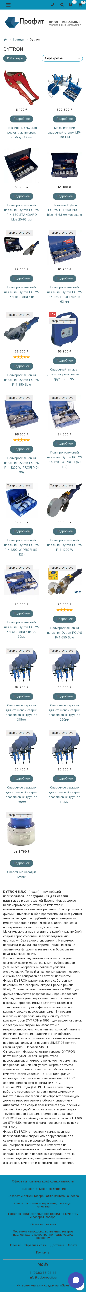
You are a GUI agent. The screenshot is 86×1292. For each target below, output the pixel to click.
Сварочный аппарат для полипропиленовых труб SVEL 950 (64, 374)
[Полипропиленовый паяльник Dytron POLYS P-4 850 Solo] (21, 329)
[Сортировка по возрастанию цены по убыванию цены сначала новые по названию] (62, 58)
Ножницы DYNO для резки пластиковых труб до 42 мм (21, 133)
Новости (15, 1245)
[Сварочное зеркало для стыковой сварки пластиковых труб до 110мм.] (64, 747)
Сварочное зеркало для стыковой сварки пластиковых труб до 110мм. (64, 794)
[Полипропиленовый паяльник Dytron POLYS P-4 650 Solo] (64, 582)
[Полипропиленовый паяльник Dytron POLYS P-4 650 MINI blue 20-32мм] (21, 582)
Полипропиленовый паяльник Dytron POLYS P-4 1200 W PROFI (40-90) (21, 465)
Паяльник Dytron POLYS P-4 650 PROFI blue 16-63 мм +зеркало (64, 210)
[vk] (40, 1264)
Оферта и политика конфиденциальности (43, 1181)
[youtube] (46, 1264)
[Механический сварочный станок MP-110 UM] (64, 87)
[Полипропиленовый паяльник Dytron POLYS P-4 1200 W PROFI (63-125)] (21, 500)
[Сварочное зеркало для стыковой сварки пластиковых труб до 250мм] (64, 665)
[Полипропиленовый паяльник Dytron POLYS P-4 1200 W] (64, 500)
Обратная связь (35, 1245)
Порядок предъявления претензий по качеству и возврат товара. (43, 1215)
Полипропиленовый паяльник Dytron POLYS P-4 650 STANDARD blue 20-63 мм (21, 212)
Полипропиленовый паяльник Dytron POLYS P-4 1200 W (64, 545)
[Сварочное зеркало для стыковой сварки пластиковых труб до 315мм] (21, 665)
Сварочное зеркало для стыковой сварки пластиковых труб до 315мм (21, 712)
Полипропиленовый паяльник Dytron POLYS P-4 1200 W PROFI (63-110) (64, 459)
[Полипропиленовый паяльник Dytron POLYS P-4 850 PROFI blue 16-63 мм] (64, 247)
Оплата (72, 1245)
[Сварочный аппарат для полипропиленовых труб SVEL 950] (64, 329)
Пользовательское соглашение (43, 1189)
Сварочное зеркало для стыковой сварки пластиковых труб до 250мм (64, 712)
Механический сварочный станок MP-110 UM (64, 133)
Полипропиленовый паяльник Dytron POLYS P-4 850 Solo (21, 380)
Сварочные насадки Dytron (21, 874)
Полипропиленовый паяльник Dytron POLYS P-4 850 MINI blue (21, 292)
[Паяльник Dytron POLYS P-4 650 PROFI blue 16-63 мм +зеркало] (64, 165)
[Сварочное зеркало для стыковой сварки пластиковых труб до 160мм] (21, 747)
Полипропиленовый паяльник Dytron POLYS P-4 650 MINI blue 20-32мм (21, 629)
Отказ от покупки (43, 1224)
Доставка (57, 1245)
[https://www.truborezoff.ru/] (43, 21)
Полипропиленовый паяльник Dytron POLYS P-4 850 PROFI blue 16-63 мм (64, 294)
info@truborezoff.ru (43, 1277)
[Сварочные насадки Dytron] (21, 829)
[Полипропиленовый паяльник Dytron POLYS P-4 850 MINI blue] (21, 247)
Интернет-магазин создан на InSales (43, 1285)
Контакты (43, 1252)
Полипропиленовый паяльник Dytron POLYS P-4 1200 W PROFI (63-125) (21, 547)
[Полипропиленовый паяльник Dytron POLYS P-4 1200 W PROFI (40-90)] (21, 412)
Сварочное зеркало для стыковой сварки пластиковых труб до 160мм (21, 794)
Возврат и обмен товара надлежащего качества (43, 1196)
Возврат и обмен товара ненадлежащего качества (43, 1205)
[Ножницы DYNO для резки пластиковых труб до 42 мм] (21, 87)
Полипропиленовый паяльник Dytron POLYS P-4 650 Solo (64, 633)
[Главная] (5, 40)
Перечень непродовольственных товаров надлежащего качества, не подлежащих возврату (43, 1234)
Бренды (18, 39)
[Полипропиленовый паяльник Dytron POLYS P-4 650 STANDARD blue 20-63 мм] (21, 165)
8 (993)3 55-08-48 (43, 1273)
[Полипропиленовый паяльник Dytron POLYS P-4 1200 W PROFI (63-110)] (64, 412)
